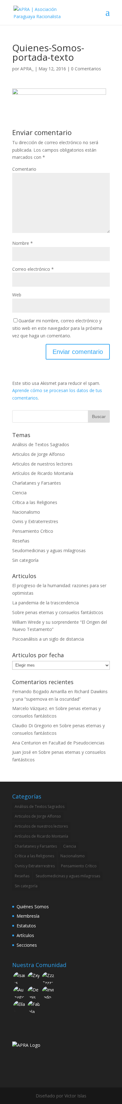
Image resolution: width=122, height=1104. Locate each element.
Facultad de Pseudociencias (76, 743)
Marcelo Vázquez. (30, 708)
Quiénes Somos (33, 907)
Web (16, 295)
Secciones (27, 945)
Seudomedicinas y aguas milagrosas (49, 550)
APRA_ (26, 69)
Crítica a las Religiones (34, 502)
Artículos (25, 935)
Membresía (28, 916)
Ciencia (19, 493)
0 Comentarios (86, 69)
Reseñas (20, 541)
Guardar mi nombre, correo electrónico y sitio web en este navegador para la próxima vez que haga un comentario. (57, 328)
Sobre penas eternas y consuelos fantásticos (57, 612)
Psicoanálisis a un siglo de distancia (48, 639)
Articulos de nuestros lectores (42, 464)
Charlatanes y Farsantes (36, 483)
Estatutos (26, 926)
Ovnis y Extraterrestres (35, 521)
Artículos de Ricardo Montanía (42, 473)
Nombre (22, 243)
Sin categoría (25, 560)
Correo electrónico (33, 269)
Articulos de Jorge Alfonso (38, 454)
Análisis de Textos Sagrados (40, 444)
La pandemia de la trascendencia (45, 603)
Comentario (24, 169)
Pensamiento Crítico (32, 531)
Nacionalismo (26, 512)
